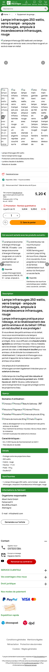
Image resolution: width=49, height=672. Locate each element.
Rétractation (13, 644)
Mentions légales (34, 639)
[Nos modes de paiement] (24, 603)
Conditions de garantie (31, 663)
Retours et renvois (31, 665)
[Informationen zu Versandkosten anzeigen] (19, 622)
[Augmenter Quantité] (17, 215)
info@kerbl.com (12, 513)
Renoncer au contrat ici (21, 561)
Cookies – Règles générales (24, 649)
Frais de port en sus (12, 174)
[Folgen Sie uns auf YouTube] (2, 561)
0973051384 (14, 548)
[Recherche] (45, 8)
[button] (24, 43)
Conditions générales (16, 639)
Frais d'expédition (39, 657)
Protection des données (31, 644)
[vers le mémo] (5, 222)
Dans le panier (29, 222)
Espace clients (14, 556)
